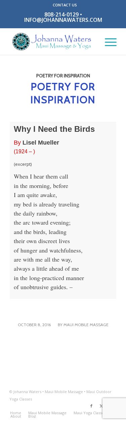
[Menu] (107, 41)
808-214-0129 (61, 14)
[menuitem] (64, 5)
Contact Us (65, 4)
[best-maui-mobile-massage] (52, 41)
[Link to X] (101, 406)
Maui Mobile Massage (86, 324)
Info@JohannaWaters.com (63, 20)
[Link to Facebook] (91, 406)
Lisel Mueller (41, 142)
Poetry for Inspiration (63, 75)
